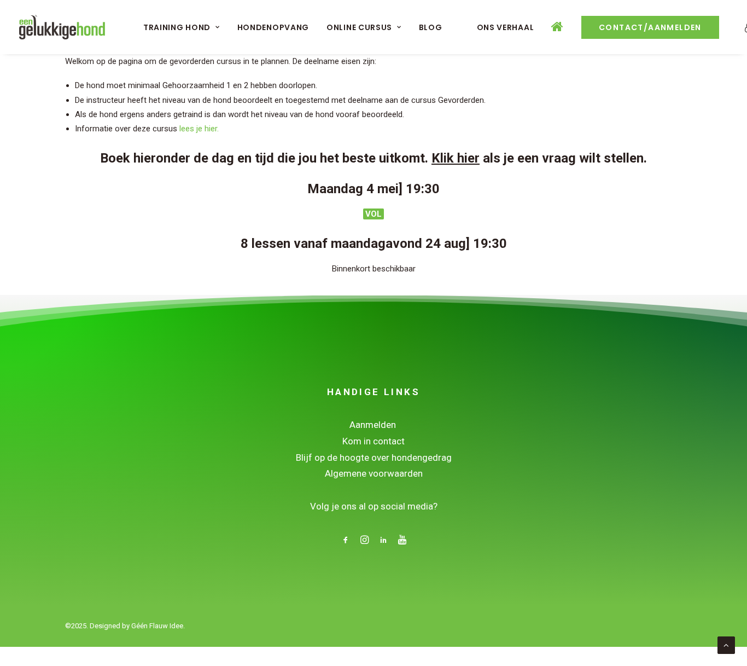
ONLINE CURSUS (359, 27)
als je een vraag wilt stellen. (539, 158)
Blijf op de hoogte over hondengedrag (374, 457)
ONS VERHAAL (505, 27)
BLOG (430, 27)
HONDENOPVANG (273, 27)
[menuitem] (181, 27)
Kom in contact (373, 441)
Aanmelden (373, 424)
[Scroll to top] (726, 645)
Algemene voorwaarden (374, 473)
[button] (346, 541)
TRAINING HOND (177, 27)
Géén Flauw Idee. (158, 626)
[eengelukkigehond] (62, 27)
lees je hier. (199, 129)
